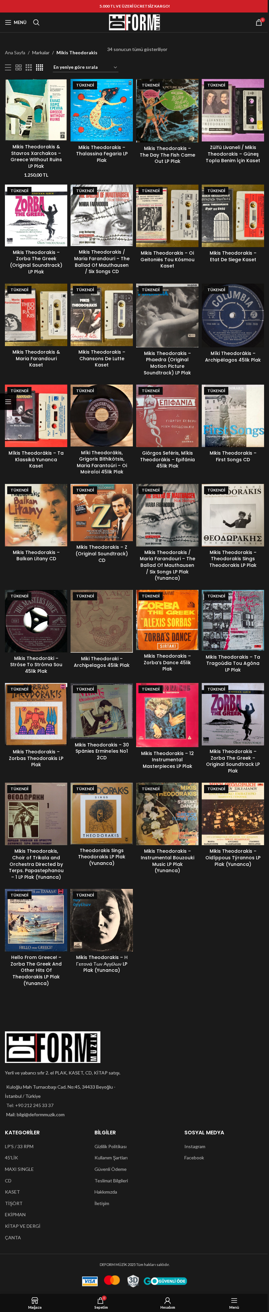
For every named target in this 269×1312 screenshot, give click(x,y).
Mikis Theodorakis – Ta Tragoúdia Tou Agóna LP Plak (233, 663)
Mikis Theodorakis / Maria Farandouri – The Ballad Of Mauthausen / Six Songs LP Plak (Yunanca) (167, 565)
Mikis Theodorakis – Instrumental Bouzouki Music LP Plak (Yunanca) (167, 861)
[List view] (8, 67)
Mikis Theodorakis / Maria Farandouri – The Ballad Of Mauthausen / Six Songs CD (102, 262)
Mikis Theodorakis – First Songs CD (233, 456)
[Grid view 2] (18, 67)
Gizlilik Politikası (110, 1146)
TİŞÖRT (14, 1203)
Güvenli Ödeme (110, 1169)
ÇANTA (13, 1237)
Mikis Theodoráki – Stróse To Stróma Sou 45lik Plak (36, 664)
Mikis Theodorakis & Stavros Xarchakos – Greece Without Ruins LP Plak (36, 156)
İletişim (101, 1203)
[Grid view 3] (29, 67)
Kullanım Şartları (111, 1157)
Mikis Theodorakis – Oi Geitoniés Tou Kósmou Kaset (167, 259)
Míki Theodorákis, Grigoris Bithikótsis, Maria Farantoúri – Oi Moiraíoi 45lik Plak (102, 462)
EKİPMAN (15, 1214)
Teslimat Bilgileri (111, 1180)
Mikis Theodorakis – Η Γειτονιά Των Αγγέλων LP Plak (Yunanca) (102, 963)
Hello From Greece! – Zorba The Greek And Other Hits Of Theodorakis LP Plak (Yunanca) (36, 970)
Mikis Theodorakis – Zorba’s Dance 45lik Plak (167, 662)
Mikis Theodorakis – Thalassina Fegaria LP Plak (102, 154)
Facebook (194, 1157)
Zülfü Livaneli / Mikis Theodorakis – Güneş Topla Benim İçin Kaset (233, 154)
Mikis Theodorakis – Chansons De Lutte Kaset (101, 358)
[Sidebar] (8, 401)
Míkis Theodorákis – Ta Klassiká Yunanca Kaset (36, 459)
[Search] (36, 22)
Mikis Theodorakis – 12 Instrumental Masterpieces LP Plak (167, 760)
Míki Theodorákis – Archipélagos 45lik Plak (233, 356)
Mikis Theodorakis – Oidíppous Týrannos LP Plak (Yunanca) (232, 857)
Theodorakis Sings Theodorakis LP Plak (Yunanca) (101, 857)
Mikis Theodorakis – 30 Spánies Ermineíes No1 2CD (102, 751)
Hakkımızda (105, 1192)
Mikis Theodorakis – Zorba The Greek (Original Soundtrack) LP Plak (36, 262)
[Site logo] (134, 22)
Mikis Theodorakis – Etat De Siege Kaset (233, 256)
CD (8, 1180)
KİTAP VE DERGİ (22, 1226)
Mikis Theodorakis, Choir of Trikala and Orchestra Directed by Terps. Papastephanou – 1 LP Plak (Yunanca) (36, 864)
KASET (12, 1192)
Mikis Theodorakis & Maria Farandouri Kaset (36, 358)
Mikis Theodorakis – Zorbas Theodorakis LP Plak (36, 758)
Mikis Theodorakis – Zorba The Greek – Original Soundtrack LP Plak (233, 761)
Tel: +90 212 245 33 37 (29, 1105)
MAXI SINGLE (19, 1169)
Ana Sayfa (15, 52)
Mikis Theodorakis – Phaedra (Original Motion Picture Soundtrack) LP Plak (167, 363)
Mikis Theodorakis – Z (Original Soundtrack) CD (101, 553)
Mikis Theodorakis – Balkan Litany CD (36, 555)
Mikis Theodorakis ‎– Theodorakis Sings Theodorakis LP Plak (233, 558)
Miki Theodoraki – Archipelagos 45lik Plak (102, 662)
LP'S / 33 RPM (19, 1146)
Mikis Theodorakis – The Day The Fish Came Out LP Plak (167, 154)
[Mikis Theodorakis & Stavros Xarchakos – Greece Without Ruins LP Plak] (36, 110)
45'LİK (11, 1157)
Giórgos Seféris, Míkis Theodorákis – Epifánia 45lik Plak (167, 459)
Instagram (194, 1146)
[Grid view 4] (39, 67)
